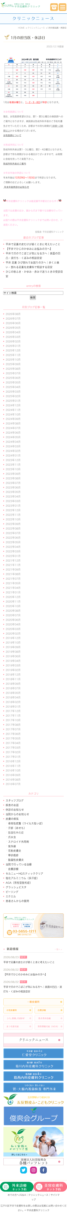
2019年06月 (13, 656)
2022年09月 (13, 524)
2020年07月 (13, 615)
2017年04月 (13, 743)
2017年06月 (13, 734)
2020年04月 (13, 624)
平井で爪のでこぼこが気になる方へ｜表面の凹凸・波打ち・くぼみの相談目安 (32, 989)
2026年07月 (13, 318)
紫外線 (12, 846)
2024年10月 (13, 414)
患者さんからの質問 (17, 901)
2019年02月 (13, 670)
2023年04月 (13, 496)
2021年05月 (13, 583)
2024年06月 (13, 432)
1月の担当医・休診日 (28, 38)
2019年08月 (13, 651)
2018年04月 (13, 697)
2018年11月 (13, 679)
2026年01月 (13, 346)
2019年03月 (13, 665)
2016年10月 (13, 770)
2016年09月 (13, 775)
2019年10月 (13, 642)
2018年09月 (13, 683)
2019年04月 (13, 661)
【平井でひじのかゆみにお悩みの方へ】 (29, 249)
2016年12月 (13, 761)
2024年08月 (13, 423)
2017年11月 (13, 715)
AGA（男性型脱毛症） (19, 882)
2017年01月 (13, 756)
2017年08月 (13, 724)
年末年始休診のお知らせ (16, 187)
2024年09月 (13, 419)
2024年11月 (13, 410)
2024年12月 (13, 405)
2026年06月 (13, 323)
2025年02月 (13, 396)
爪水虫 (12, 837)
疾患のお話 (12, 805)
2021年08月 (13, 574)
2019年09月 (13, 647)
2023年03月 (13, 501)
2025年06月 (13, 378)
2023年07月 (13, 483)
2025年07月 (13, 373)
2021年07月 (13, 578)
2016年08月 (13, 779)
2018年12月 (13, 674)
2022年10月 (13, 519)
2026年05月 (13, 327)
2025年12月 (13, 350)
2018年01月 (13, 706)
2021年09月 (13, 569)
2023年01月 (13, 505)
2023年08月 (13, 478)
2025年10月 (13, 359)
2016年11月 (13, 766)
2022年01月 (13, 556)
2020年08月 (13, 610)
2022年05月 (13, 542)
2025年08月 (13, 368)
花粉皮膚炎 (14, 850)
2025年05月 (13, 382)
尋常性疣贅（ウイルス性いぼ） (26, 823)
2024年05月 (13, 437)
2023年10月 (13, 469)
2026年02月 (13, 341)
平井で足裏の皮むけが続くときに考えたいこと (33, 244)
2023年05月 (13, 492)
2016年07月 (13, 784)
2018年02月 (13, 702)
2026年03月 (13, 337)
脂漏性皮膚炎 (16, 860)
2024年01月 (13, 455)
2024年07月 (13, 428)
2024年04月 (13, 441)
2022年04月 (13, 547)
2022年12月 (13, 510)
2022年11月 (13, 514)
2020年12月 (13, 597)
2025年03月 (13, 391)
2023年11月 (13, 464)
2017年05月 (13, 738)
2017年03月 (13, 747)
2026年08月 (13, 314)
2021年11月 (13, 565)
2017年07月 (13, 729)
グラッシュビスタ (16, 887)
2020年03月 (13, 629)
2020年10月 (13, 606)
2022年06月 (13, 537)
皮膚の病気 (12, 819)
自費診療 (13, 869)
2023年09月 (13, 473)
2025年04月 (13, 387)
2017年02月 (13, 752)
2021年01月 (13, 592)
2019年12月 (13, 638)
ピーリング (12, 892)
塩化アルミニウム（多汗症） (22, 878)
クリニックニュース (38, 1195)
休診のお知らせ (15, 809)
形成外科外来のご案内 (14, 164)
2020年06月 (13, 620)
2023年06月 (13, 487)
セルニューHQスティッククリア (24, 873)
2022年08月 (13, 528)
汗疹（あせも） (17, 828)
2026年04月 (13, 332)
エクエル (11, 896)
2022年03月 (13, 551)
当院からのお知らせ (17, 814)
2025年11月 (13, 355)
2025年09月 (13, 364)
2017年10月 (13, 720)
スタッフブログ (15, 800)
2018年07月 (13, 688)
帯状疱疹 (13, 855)
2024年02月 (13, 451)
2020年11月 (13, 601)
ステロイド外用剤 (18, 841)
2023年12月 (13, 460)
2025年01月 (13, 400)
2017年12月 (13, 711)
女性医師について (12, 135)
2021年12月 (13, 560)
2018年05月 (13, 693)
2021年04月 (13, 588)
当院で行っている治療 (19, 864)
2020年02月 (13, 633)
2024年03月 (13, 446)
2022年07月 (13, 533)
